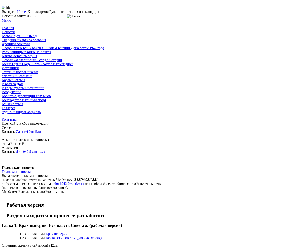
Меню (6, 20)
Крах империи (57, 234)
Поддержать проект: (17, 171)
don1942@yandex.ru (31, 151)
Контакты (9, 119)
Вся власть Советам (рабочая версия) (74, 238)
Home (21, 12)
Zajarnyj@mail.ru (28, 131)
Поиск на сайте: (14, 16)
